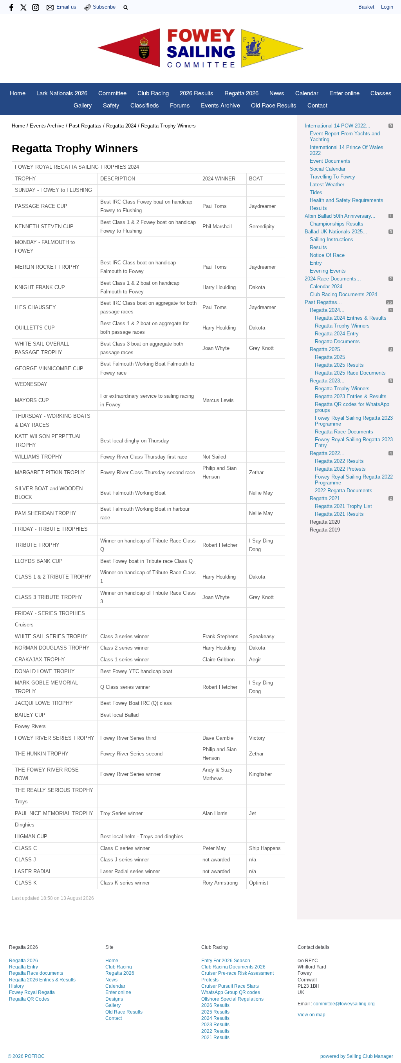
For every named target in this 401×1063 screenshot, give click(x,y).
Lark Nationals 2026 (61, 93)
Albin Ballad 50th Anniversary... (340, 216)
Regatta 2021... (327, 498)
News (276, 93)
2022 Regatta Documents (343, 490)
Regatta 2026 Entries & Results (42, 979)
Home (17, 93)
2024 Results (215, 1018)
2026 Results (196, 93)
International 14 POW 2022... (337, 126)
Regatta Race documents (36, 973)
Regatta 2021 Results (339, 514)
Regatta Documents (337, 341)
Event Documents (330, 161)
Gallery (83, 105)
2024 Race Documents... (333, 279)
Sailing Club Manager (370, 1056)
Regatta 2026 (241, 93)
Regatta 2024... (327, 310)
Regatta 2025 (330, 357)
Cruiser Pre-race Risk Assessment (237, 973)
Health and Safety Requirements (346, 200)
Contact (317, 105)
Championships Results (336, 224)
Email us (66, 7)
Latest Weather (327, 184)
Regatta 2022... (327, 453)
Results (318, 208)
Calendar (306, 93)
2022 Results (215, 1031)
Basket (366, 7)
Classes (381, 93)
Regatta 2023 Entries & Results (351, 396)
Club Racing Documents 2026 (233, 966)
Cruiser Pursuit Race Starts (230, 985)
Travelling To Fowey (332, 177)
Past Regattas (85, 126)
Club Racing (153, 93)
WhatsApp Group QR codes (230, 992)
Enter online (344, 93)
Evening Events (328, 271)
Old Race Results (273, 105)
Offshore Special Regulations (232, 998)
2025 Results (215, 1011)
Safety (111, 105)
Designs (114, 998)
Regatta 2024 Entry (337, 334)
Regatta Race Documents (344, 432)
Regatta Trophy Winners (342, 326)
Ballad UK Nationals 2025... (336, 232)
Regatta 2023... (327, 381)
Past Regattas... (323, 302)
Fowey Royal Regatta (32, 992)
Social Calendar (327, 169)
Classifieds (144, 105)
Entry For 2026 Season (225, 960)
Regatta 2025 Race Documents (350, 373)
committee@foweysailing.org (344, 1003)
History (16, 985)
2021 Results (215, 1037)
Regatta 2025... (327, 349)
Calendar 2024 (326, 286)
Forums (180, 105)
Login (387, 7)
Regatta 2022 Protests (340, 469)
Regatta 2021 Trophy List (343, 506)
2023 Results (215, 1024)
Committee (112, 93)
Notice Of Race (327, 255)
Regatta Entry (23, 966)
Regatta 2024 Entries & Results (351, 318)
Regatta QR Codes (29, 998)
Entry (316, 263)
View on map (311, 1014)
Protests (210, 979)
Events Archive (220, 105)
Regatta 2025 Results (339, 365)
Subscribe (104, 7)
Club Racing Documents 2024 (343, 294)
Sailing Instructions (331, 239)
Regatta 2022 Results (339, 461)
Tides (316, 192)
